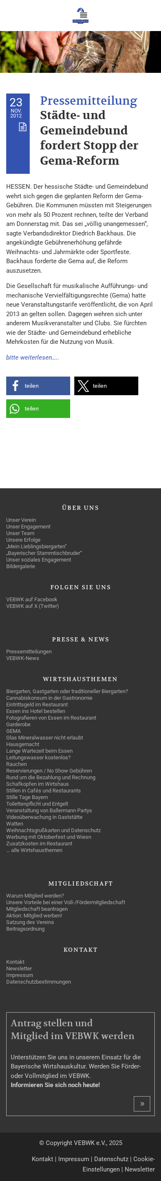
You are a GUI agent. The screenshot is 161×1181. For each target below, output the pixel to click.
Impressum (73, 1159)
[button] (38, 386)
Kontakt (42, 1159)
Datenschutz (111, 1159)
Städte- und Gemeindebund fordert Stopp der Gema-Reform (89, 138)
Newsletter (140, 1169)
